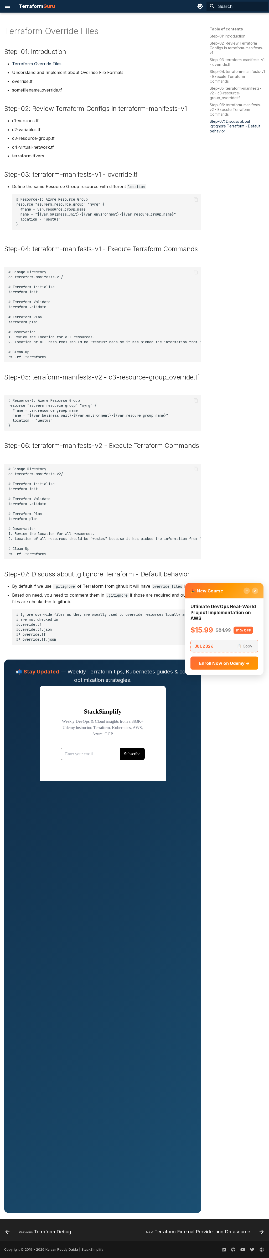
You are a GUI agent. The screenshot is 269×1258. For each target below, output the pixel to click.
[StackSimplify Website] (261, 1249)
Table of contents (226, 29)
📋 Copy (244, 646)
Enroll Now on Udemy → (224, 663)
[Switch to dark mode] (200, 6)
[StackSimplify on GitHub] (233, 1249)
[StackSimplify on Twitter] (252, 1249)
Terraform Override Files (36, 63)
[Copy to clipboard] (196, 199)
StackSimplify (92, 1249)
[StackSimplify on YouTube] (243, 1249)
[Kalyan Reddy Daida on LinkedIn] (224, 1249)
